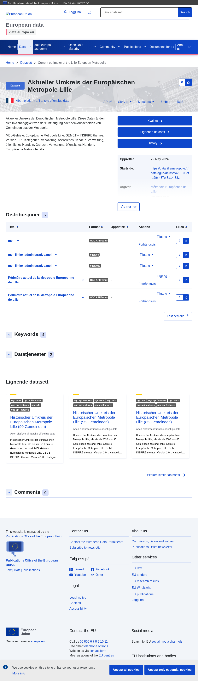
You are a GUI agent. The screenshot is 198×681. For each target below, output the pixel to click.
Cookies (75, 603)
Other (99, 574)
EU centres (106, 655)
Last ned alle (175, 316)
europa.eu (38, 641)
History (152, 143)
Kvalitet (153, 120)
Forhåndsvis (147, 244)
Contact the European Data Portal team (96, 542)
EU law (137, 568)
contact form (98, 650)
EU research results (145, 581)
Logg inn (138, 599)
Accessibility (78, 608)
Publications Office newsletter (152, 547)
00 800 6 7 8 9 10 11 (94, 641)
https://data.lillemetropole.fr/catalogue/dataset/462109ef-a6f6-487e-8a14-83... (170, 173)
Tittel (11, 227)
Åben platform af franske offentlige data (42, 100)
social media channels (167, 641)
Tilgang (162, 236)
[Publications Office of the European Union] (35, 547)
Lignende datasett (152, 132)
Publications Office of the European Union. (35, 536)
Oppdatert (118, 227)
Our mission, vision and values (153, 541)
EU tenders (139, 574)
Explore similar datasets (166, 475)
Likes (180, 227)
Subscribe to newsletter (85, 547)
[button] (75, 2)
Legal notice (77, 597)
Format (94, 227)
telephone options (96, 646)
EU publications (143, 594)
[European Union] (35, 632)
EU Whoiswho (141, 587)
